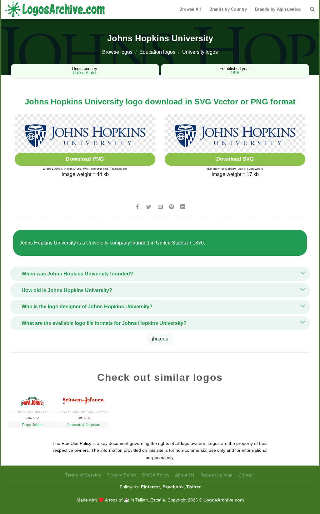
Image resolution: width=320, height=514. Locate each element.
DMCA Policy (156, 474)
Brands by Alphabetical (278, 9)
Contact (246, 474)
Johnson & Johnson (83, 425)
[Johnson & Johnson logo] (83, 399)
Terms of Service (83, 474)
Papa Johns (32, 425)
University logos (200, 52)
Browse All (190, 9)
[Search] (312, 9)
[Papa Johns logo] (32, 400)
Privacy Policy (122, 474)
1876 (235, 72)
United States (85, 72)
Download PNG (85, 159)
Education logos (157, 52)
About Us (185, 474)
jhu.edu (160, 338)
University (97, 242)
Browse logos (117, 52)
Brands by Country (228, 9)
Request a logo (216, 474)
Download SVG (235, 159)
